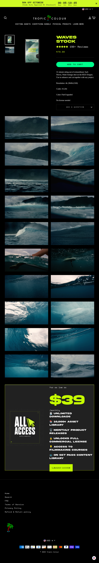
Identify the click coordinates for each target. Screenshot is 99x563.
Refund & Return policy (18, 512)
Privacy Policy (13, 508)
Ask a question (75, 107)
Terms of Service (14, 504)
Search (8, 497)
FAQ (6, 501)
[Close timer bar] (96, 3)
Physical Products (62, 24)
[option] (32, 51)
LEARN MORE (61, 468)
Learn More (78, 24)
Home (7, 493)
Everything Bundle (41, 24)
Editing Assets (23, 24)
